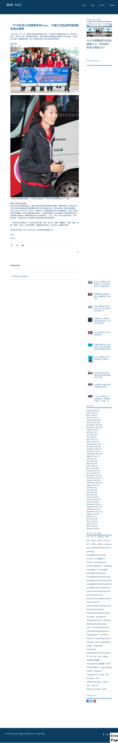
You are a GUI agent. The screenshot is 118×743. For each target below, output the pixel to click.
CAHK (89, 627)
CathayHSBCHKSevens (100, 627)
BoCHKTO (107, 620)
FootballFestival (92, 674)
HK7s (98, 678)
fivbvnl (12, 238)
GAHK (102, 674)
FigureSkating (106, 667)
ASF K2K (106, 540)
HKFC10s (95, 685)
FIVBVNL (105, 656)
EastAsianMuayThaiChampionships (99, 653)
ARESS (93, 540)
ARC (88, 540)
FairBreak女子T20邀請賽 (96, 664)
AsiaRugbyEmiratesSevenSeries (99, 577)
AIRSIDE (101, 537)
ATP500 (100, 544)
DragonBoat (98, 645)
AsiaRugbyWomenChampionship (99, 584)
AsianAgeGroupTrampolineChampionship (99, 588)
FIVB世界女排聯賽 (93, 660)
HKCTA (105, 682)
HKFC (89, 685)
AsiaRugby (108, 566)
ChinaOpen (103, 635)
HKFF (104, 689)
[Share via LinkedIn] (23, 245)
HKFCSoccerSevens (94, 689)
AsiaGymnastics (100, 562)
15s (92, 537)
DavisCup (90, 642)
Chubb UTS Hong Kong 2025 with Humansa (99, 638)
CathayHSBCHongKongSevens (98, 631)
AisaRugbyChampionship (96, 555)
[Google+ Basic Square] (94, 701)
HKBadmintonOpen (94, 682)
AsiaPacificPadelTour (94, 566)
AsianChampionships (95, 595)
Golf (107, 674)
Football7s (98, 671)
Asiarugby (90, 617)
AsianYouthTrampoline (95, 609)
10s (88, 537)
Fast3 (108, 664)
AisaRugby (91, 551)
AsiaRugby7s (103, 569)
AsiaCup (90, 562)
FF (87, 656)
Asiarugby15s (101, 617)
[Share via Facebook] (11, 245)
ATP (88, 544)
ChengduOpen (92, 635)
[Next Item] (108, 30)
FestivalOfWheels (93, 667)
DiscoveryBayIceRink (103, 642)
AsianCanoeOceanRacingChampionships (99, 591)
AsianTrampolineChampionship (99, 606)
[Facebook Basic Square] (88, 701)
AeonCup (108, 544)
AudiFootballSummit (94, 620)
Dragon (89, 645)
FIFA (94, 656)
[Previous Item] (90, 30)
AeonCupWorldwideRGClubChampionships (99, 548)
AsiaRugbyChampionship (96, 573)
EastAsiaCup (91, 649)
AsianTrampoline (93, 602)
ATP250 (93, 544)
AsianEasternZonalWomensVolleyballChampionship (99, 598)
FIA (91, 656)
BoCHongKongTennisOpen (97, 624)
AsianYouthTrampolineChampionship (99, 613)
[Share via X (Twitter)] (17, 245)
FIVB (99, 656)
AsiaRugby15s (92, 569)
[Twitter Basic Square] (91, 701)
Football (90, 671)
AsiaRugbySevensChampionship (99, 580)
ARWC (99, 540)
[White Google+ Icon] (107, 734)
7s (95, 537)
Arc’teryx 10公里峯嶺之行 (96, 559)
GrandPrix (90, 678)
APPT (107, 537)
